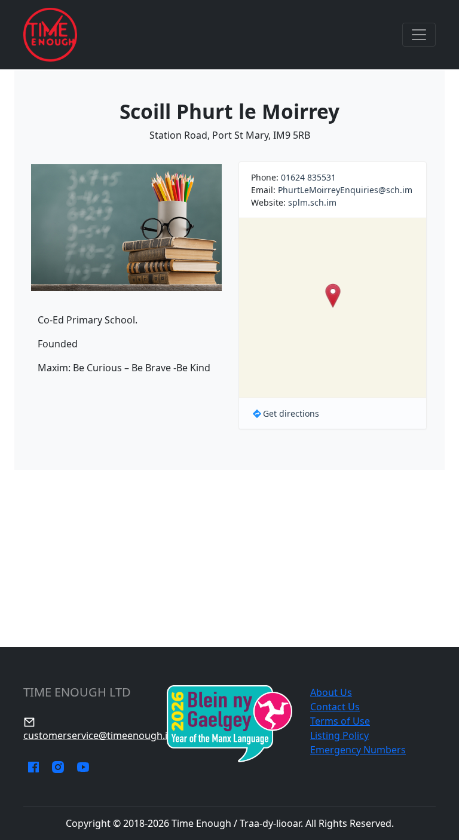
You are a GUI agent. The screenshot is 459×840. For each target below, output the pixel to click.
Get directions (291, 413)
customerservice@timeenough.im (99, 735)
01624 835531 (308, 177)
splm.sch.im (312, 202)
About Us (331, 692)
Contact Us (335, 706)
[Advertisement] (229, 558)
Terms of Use (340, 721)
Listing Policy (339, 735)
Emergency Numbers (358, 749)
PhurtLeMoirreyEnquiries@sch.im (345, 190)
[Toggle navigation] (419, 35)
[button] (332, 295)
